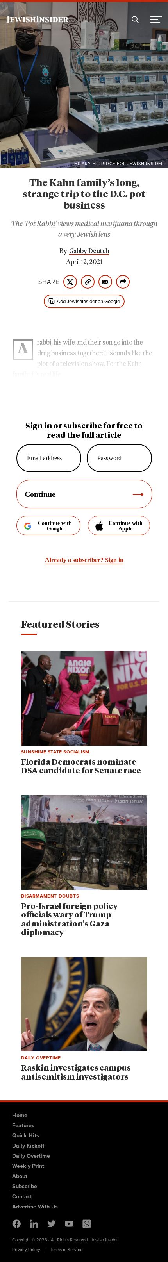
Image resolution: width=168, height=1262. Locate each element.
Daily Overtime (31, 1155)
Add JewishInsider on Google (88, 301)
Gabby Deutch (89, 251)
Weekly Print (28, 1166)
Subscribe (24, 1186)
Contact (22, 1196)
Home (19, 1115)
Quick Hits (25, 1135)
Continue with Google (55, 526)
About (19, 1176)
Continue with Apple (126, 526)
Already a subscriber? (84, 560)
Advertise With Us (35, 1206)
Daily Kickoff (28, 1145)
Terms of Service (66, 1249)
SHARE (48, 282)
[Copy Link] (88, 282)
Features (23, 1125)
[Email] (105, 282)
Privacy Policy (26, 1249)
